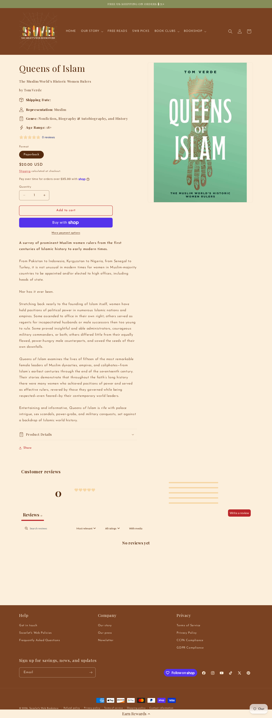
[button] (136, 714)
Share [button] (27, 447)
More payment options (66, 233)
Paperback (31, 154)
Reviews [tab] (32, 514)
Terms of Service (188, 625)
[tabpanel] (136, 557)
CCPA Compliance (190, 640)
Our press (105, 633)
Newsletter (105, 640)
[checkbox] (136, 528)
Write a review (239, 513)
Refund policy (72, 708)
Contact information (161, 708)
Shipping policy (136, 708)
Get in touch (28, 625)
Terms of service (113, 708)
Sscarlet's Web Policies (35, 633)
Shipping (25, 171)
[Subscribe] (90, 672)
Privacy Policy (187, 633)
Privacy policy (92, 708)
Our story (105, 625)
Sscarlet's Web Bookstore (44, 708)
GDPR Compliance (190, 647)
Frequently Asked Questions (39, 640)
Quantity (25, 186)
